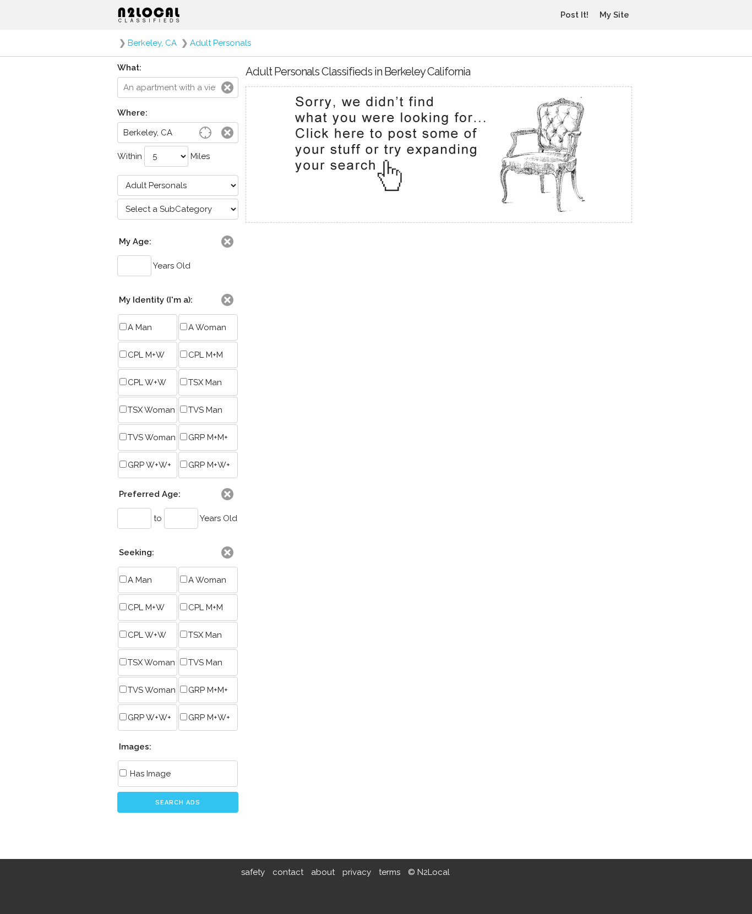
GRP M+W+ (209, 465)
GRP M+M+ (208, 437)
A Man (140, 327)
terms (389, 872)
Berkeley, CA (152, 43)
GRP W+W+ (149, 465)
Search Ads (177, 802)
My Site (614, 15)
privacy (356, 872)
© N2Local (429, 872)
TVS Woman (152, 437)
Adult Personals (220, 43)
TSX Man (205, 382)
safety (253, 872)
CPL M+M (205, 355)
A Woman (207, 327)
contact (288, 872)
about (323, 872)
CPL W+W (147, 382)
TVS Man (205, 410)
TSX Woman (151, 410)
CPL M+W (146, 355)
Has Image (149, 774)
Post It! (574, 15)
